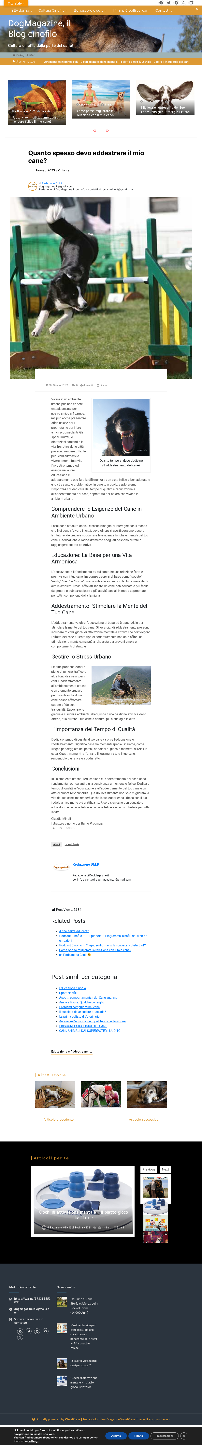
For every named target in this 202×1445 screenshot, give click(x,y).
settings (33, 1441)
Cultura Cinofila (51, 10)
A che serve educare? (74, 931)
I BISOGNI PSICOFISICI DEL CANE (83, 1026)
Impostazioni (164, 1436)
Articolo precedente (59, 1119)
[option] (59, 62)
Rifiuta (138, 1436)
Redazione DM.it (52, 183)
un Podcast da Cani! (73, 955)
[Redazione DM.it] (61, 867)
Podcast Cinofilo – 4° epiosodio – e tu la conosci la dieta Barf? (102, 945)
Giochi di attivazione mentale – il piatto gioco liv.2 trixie (59, 61)
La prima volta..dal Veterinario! (80, 1016)
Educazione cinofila (72, 988)
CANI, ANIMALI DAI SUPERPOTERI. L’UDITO (90, 1031)
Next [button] (165, 1169)
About (56, 844)
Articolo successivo (143, 1119)
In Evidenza (19, 10)
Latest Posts (72, 844)
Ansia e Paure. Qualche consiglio (81, 1002)
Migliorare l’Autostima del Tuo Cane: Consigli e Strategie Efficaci (101, 110)
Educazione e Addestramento (72, 1052)
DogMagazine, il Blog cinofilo (39, 28)
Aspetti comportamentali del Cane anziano (88, 997)
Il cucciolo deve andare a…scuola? (82, 1012)
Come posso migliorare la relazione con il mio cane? (31, 113)
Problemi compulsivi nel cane (79, 1007)
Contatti (162, 10)
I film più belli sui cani (131, 10)
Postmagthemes (159, 1419)
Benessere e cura (89, 10)
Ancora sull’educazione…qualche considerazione (92, 1021)
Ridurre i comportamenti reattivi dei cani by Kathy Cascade (164, 118)
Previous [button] (148, 1169)
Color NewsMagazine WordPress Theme (118, 1419)
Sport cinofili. (68, 993)
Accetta (116, 1436)
